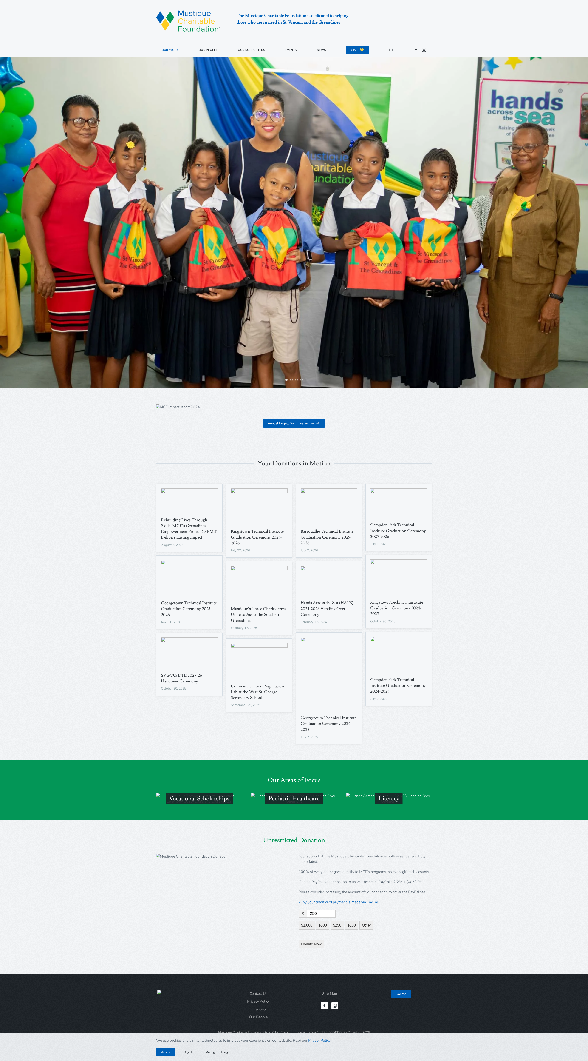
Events (291, 50)
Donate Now (311, 944)
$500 (323, 925)
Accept (166, 1052)
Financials (258, 1009)
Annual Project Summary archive (291, 423)
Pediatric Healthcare (294, 798)
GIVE (354, 50)
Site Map (329, 993)
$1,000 (306, 925)
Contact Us (258, 993)
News (321, 50)
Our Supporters (251, 50)
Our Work (170, 50)
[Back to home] (188, 21)
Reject (188, 1052)
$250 (337, 925)
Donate (401, 994)
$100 (352, 925)
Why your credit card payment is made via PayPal (338, 902)
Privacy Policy (258, 1001)
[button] (391, 50)
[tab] (286, 380)
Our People (208, 50)
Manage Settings (217, 1052)
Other (366, 925)
